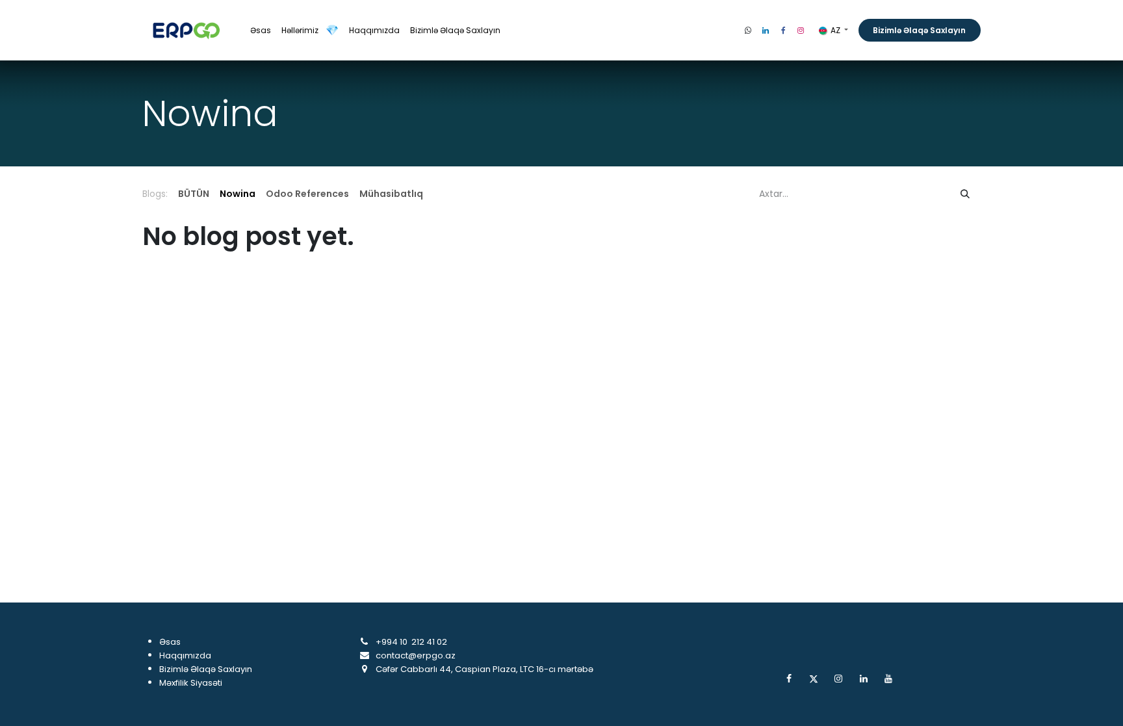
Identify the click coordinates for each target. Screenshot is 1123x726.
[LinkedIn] (765, 30)
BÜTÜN (193, 193)
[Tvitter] (814, 678)
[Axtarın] (965, 194)
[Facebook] (783, 30)
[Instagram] (800, 30)
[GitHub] (748, 30)
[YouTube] (888, 678)
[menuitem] (260, 30)
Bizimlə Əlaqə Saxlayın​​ (919, 30)
